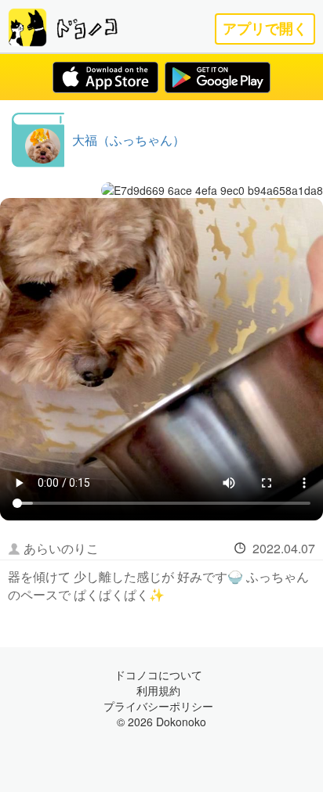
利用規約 (158, 690)
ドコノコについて (158, 674)
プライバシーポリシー (158, 706)
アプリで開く (265, 28)
